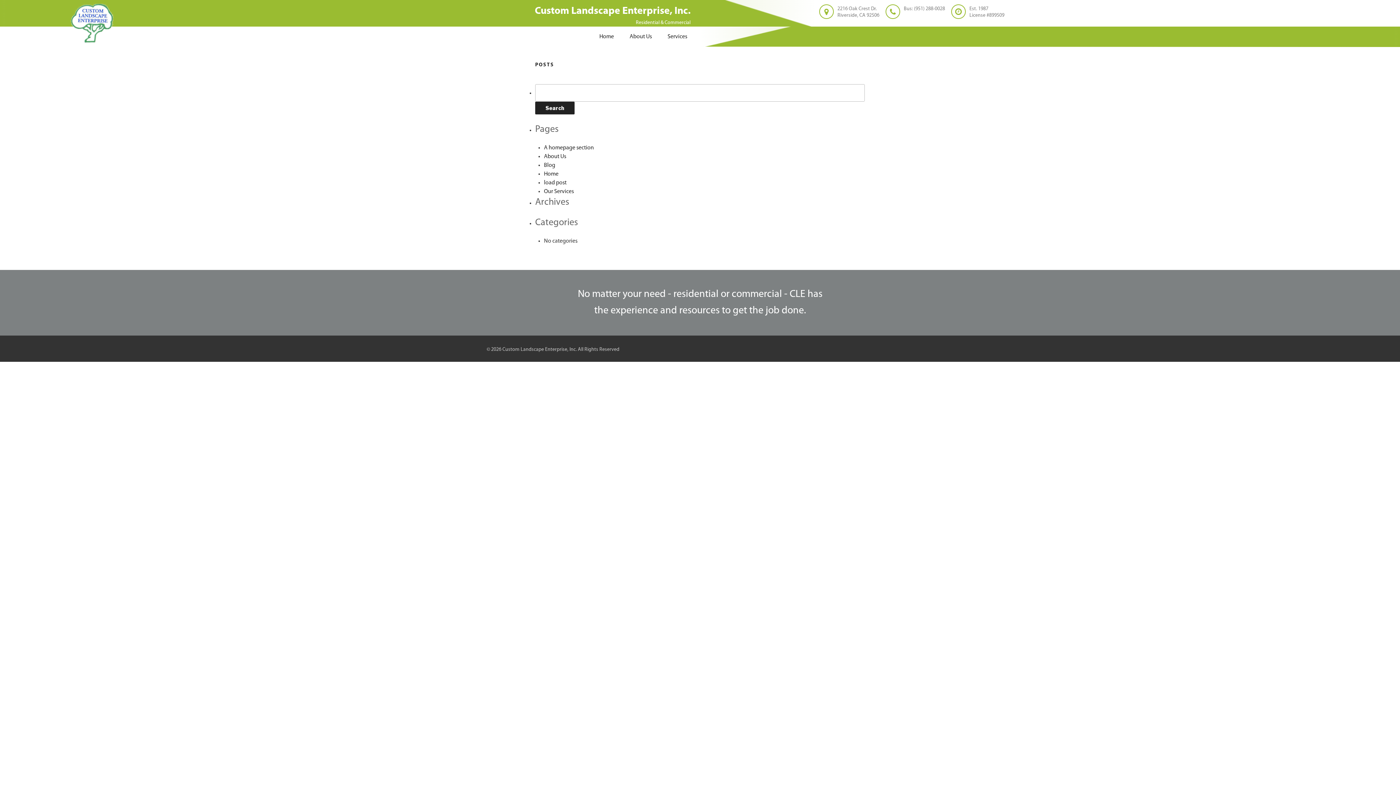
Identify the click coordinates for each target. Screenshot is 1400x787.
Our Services (559, 192)
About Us (641, 37)
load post (555, 183)
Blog (549, 165)
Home (606, 37)
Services (677, 37)
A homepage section (569, 148)
